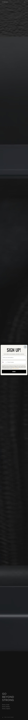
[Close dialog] (25, 346)
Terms (18, 368)
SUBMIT (14, 371)
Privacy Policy (14, 368)
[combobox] (4, 362)
